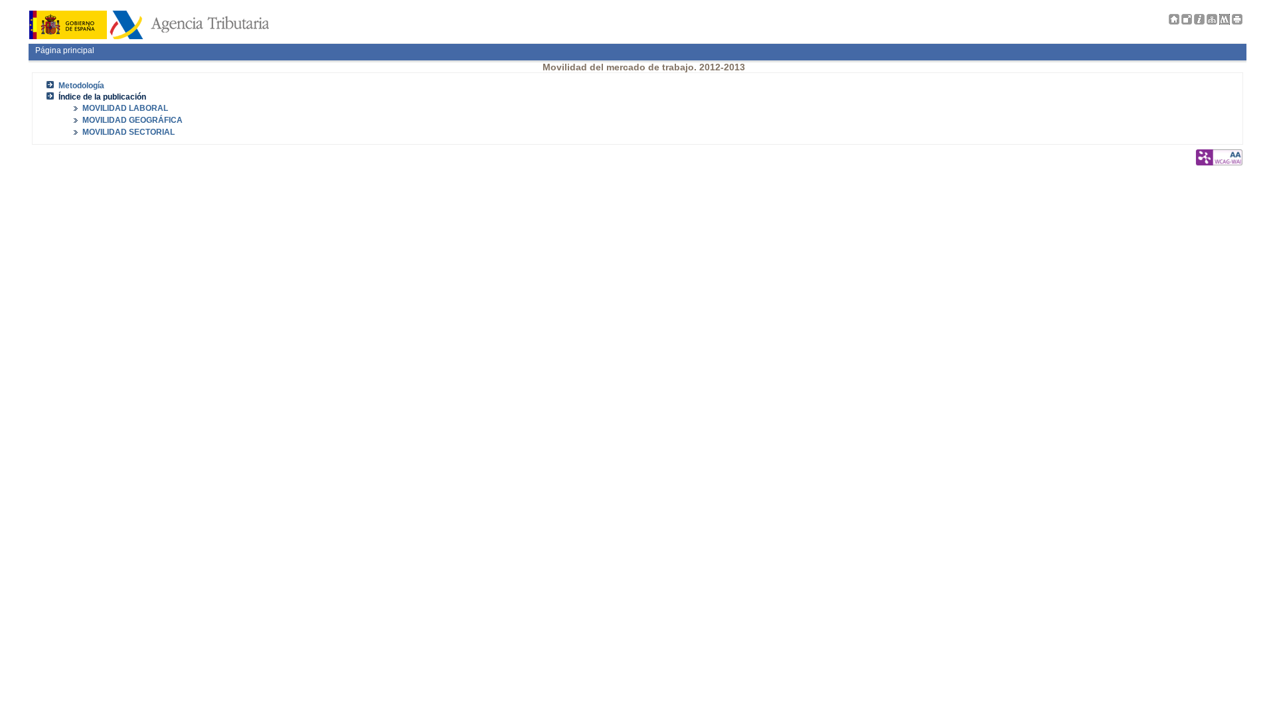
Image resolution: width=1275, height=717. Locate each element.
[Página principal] (1174, 22)
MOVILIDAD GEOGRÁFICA (132, 120)
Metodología (81, 85)
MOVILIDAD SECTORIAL (128, 132)
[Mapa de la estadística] (1212, 22)
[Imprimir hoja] (1237, 19)
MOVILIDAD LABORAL (125, 108)
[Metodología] (1199, 22)
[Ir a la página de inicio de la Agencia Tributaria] (189, 36)
